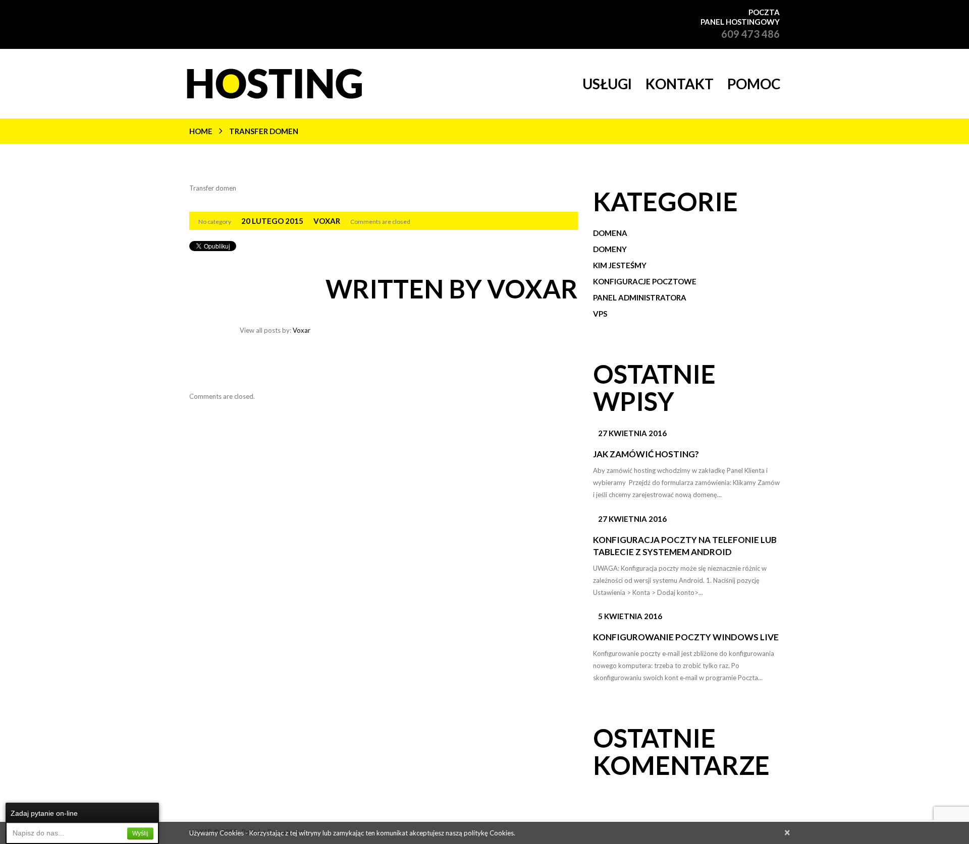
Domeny (610, 249)
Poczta (764, 12)
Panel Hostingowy (740, 21)
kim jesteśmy (620, 265)
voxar (326, 220)
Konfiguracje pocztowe (644, 281)
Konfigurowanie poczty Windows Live (686, 637)
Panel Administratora (639, 297)
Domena (610, 232)
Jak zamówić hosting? (646, 454)
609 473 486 (750, 34)
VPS (600, 313)
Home (200, 131)
